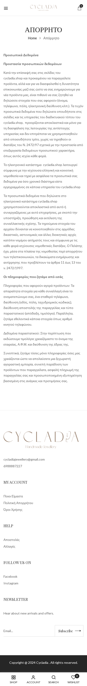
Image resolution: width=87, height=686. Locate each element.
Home (32, 38)
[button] (79, 8)
